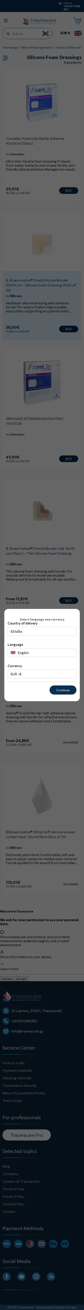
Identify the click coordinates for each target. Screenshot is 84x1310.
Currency (15, 666)
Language (15, 644)
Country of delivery (23, 623)
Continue (63, 690)
